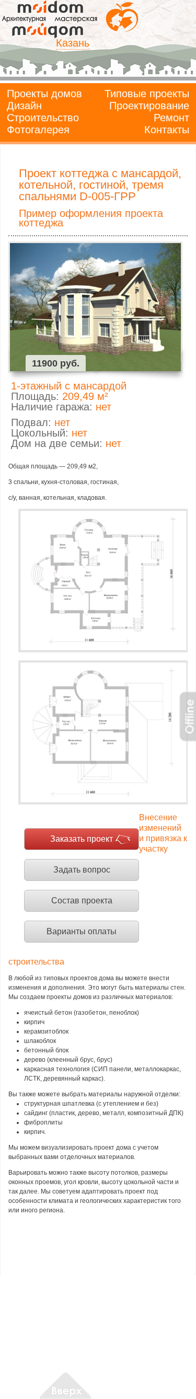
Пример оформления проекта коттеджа (91, 218)
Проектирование (149, 105)
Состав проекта (81, 900)
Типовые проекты (147, 93)
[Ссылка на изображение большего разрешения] (103, 580)
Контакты (166, 129)
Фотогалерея (38, 129)
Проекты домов (44, 93)
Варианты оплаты (82, 931)
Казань (72, 43)
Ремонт (171, 117)
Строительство (43, 117)
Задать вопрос (81, 869)
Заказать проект (81, 838)
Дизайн (24, 105)
